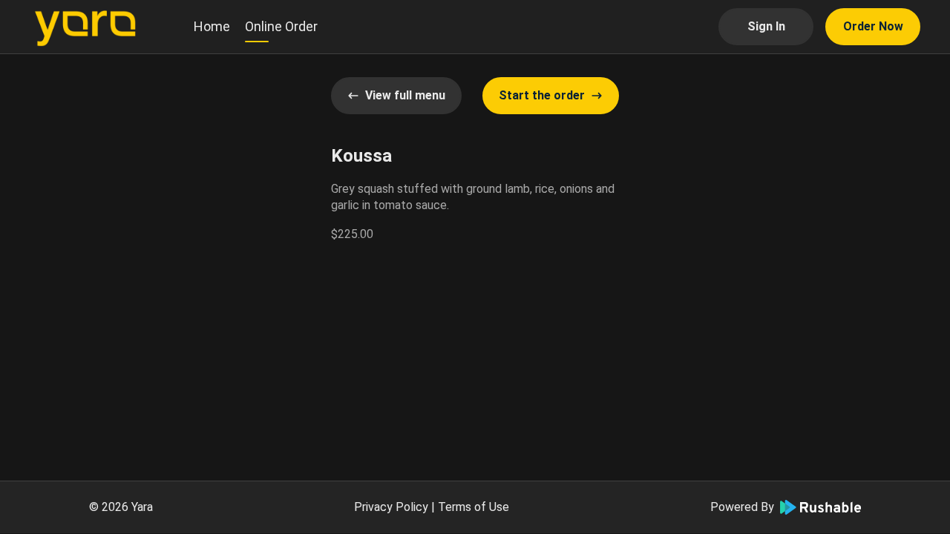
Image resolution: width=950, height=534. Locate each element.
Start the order (542, 95)
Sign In (766, 26)
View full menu (405, 95)
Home (212, 26)
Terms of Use (473, 507)
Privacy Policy (391, 507)
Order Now (873, 26)
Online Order (281, 26)
